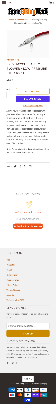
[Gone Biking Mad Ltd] (28, 12)
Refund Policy (12, 275)
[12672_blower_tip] (28, 44)
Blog (8, 260)
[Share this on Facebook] (20, 166)
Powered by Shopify (39, 384)
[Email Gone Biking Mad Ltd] (18, 363)
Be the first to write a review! (28, 226)
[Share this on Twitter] (14, 166)
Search (9, 270)
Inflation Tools (23, 19)
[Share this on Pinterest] (25, 166)
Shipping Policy (12, 280)
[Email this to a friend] (29, 166)
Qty (8, 89)
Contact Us (10, 265)
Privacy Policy (12, 285)
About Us (10, 295)
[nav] (7, 3)
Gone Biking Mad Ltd (23, 384)
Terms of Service (13, 290)
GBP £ (28, 379)
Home (11, 19)
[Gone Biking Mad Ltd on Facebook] (8, 363)
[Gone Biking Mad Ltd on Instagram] (13, 363)
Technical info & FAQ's (15, 300)
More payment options (33, 106)
